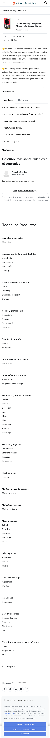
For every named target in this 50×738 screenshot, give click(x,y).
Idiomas (5, 416)
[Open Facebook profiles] (4, 689)
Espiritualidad (8, 262)
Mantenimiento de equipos (15, 489)
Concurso (6, 399)
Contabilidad (7, 448)
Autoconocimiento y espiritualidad (19, 254)
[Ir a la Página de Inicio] (24, 3)
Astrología (7, 258)
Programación (8, 650)
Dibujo (5, 561)
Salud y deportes (10, 613)
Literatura (6, 424)
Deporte (6, 622)
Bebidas (5, 319)
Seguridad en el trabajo (12, 383)
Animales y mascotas (12, 238)
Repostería (7, 315)
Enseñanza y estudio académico (17, 395)
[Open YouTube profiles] (21, 689)
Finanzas (6, 457)
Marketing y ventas (11, 505)
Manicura (6, 533)
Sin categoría (8, 666)
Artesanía (6, 557)
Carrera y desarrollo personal (16, 282)
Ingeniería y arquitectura (14, 375)
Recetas (6, 327)
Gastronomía (7, 323)
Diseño (5, 343)
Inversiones (7, 461)
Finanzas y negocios (12, 444)
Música (5, 565)
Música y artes (9, 553)
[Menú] (4, 3)
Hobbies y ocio (9, 473)
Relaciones (7, 597)
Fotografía (6, 347)
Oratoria (5, 299)
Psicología (6, 432)
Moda (4, 541)
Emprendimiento (9, 452)
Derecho (6, 403)
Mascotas (6, 242)
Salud (4, 630)
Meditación (7, 266)
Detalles (23, 100)
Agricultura (7, 581)
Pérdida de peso (9, 618)
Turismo (5, 477)
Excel (4, 646)
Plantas (5, 586)
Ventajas (8, 100)
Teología (6, 270)
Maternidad (7, 363)
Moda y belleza (9, 521)
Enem (4, 412)
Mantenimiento (9, 493)
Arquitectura (7, 379)
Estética (6, 529)
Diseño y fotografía (11, 339)
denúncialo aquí (42, 200)
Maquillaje (6, 537)
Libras (4, 420)
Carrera (5, 286)
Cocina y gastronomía (12, 310)
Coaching (6, 290)
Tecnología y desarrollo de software (20, 642)
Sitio (4, 654)
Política (5, 428)
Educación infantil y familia (15, 359)
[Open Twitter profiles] (10, 689)
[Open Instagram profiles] (27, 689)
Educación (6, 407)
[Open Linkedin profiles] (16, 689)
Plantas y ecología (11, 577)
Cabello (5, 525)
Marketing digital (9, 509)
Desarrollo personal (11, 294)
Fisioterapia (7, 626)
